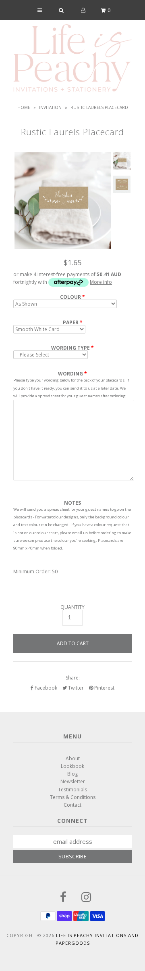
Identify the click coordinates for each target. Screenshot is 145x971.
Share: (73, 677)
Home (23, 107)
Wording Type (70, 348)
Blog (72, 773)
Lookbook (72, 766)
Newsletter (72, 781)
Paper (71, 322)
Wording (70, 373)
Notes (72, 503)
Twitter (75, 687)
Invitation (50, 107)
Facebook (45, 687)
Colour (70, 297)
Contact (72, 804)
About (73, 758)
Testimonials (72, 789)
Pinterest (103, 687)
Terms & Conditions (72, 797)
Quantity (72, 607)
